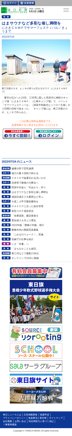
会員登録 (27, 3)
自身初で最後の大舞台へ (25, 182)
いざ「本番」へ (20, 244)
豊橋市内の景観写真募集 (25, 229)
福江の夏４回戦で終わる (25, 173)
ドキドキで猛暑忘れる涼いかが (29, 178)
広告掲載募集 (30, 414)
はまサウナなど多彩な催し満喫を (30, 192)
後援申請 (44, 414)
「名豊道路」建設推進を (25, 215)
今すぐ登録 (17, 134)
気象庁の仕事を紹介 (23, 239)
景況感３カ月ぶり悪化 (24, 220)
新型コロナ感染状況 (23, 211)
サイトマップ (56, 418)
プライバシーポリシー (14, 418)
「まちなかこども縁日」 (25, 248)
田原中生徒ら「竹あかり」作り (29, 187)
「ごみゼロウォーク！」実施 (27, 234)
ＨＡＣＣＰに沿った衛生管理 (27, 206)
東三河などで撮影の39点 (25, 253)
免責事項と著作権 (37, 418)
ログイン (10, 3)
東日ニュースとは (12, 414)
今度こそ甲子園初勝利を (25, 201)
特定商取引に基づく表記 (41, 421)
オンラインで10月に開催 (25, 258)
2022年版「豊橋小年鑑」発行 (28, 225)
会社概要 (7, 421)
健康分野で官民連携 (23, 168)
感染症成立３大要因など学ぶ (27, 196)
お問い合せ (20, 421)
